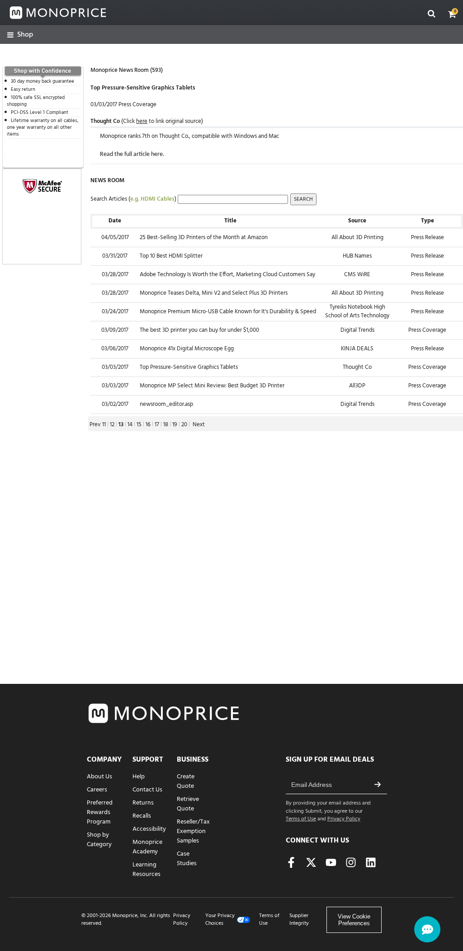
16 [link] (148, 424)
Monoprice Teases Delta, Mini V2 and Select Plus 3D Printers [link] (214, 293)
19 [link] (174, 424)
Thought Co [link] (105, 121)
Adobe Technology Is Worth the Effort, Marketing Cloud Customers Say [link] (227, 274)
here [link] (157, 154)
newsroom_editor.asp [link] (166, 404)
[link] (20, 35)
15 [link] (139, 424)
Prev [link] (95, 424)
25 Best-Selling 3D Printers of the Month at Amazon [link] (204, 237)
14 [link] (130, 424)
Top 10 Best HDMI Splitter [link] (171, 256)
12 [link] (112, 424)
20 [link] (184, 424)
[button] (452, 14)
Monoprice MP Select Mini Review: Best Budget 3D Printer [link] (212, 386)
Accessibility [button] (149, 829)
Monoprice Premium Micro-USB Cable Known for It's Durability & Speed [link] (228, 311)
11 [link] (104, 424)
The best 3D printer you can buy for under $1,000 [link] (199, 330)
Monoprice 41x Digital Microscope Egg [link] (187, 348)
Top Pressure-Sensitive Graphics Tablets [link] (189, 367)
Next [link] (199, 424)
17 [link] (157, 424)
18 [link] (165, 424)
